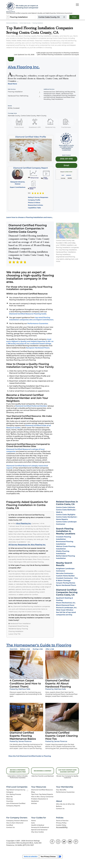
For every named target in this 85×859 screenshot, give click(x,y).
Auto (33, 823)
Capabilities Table (34, 208)
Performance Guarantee (37, 323)
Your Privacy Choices (48, 856)
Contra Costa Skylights (65, 515)
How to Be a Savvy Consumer (42, 797)
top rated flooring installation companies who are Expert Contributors (31, 319)
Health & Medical (37, 825)
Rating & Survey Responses (38, 197)
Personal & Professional (40, 827)
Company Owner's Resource (17, 820)
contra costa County (25, 23)
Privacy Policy (61, 823)
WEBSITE (68, 175)
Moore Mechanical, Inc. (66, 603)
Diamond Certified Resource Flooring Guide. (28, 314)
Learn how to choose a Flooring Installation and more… (29, 217)
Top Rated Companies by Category (15, 791)
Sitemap (9, 799)
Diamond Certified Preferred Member (31, 406)
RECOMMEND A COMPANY (42, 771)
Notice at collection (31, 856)
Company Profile (34, 200)
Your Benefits (61, 790)
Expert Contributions (17, 187)
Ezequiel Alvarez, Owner (17, 183)
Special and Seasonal (39, 830)
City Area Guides (37, 832)
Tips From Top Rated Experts (42, 794)
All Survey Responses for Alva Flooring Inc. (27, 545)
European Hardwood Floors (37, 348)
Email (66, 165)
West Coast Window (64, 610)
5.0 (29, 193)
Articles (34, 803)
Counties (9, 801)
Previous (9, 122)
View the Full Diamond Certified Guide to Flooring (29, 756)
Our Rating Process (13, 794)
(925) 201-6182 (66, 159)
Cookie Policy (61, 825)
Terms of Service (62, 820)
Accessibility (62, 827)
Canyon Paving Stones (65, 583)
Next (76, 122)
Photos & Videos (34, 202)
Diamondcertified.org (12, 23)
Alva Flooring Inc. (23, 523)
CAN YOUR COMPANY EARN (67, 771)
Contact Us (60, 809)
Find (74, 17)
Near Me (9, 797)
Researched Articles (35, 205)
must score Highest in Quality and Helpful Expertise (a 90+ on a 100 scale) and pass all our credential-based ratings (29, 341)
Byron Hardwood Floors (66, 585)
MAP (63, 175)
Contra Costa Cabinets (65, 507)
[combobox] (22, 17)
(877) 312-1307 (28, 845)
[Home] (9, 7)
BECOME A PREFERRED (18, 771)
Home (33, 820)
